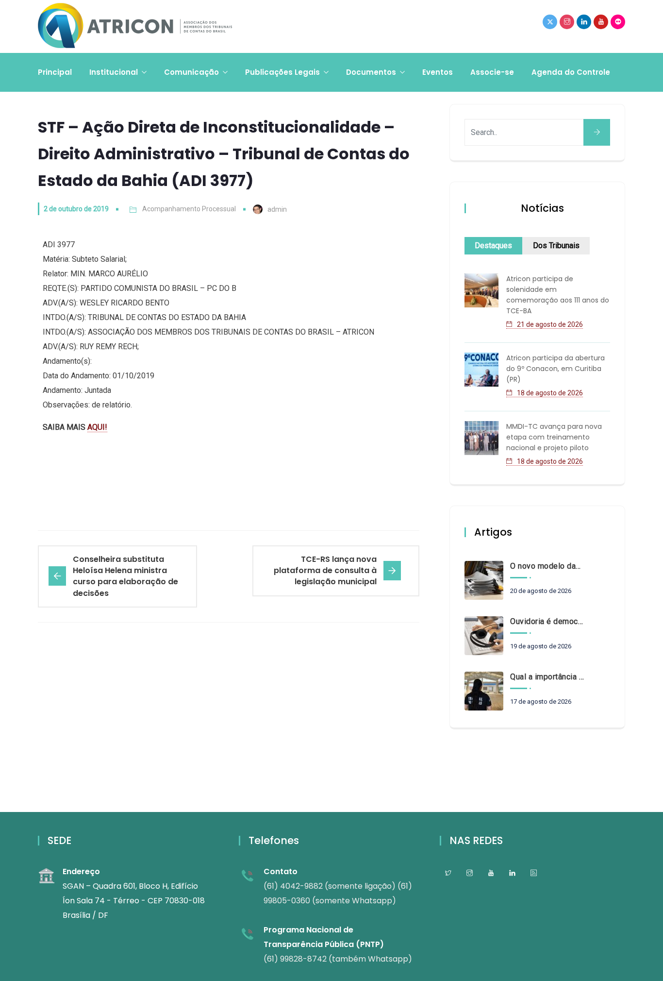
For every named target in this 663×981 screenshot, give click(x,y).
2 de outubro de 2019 (76, 209)
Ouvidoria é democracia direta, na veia (547, 621)
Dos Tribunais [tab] (556, 245)
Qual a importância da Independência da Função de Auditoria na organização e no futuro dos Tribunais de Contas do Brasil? (547, 676)
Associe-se (492, 72)
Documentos (371, 72)
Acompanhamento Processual (189, 209)
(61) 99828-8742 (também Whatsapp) (338, 958)
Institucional (113, 72)
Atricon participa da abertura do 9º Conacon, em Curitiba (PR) (555, 368)
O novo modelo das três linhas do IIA (547, 566)
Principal (55, 72)
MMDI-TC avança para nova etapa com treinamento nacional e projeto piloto (554, 437)
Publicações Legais (282, 72)
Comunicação (191, 72)
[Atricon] (135, 26)
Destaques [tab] (493, 245)
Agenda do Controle (570, 72)
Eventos (437, 72)
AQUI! (97, 427)
